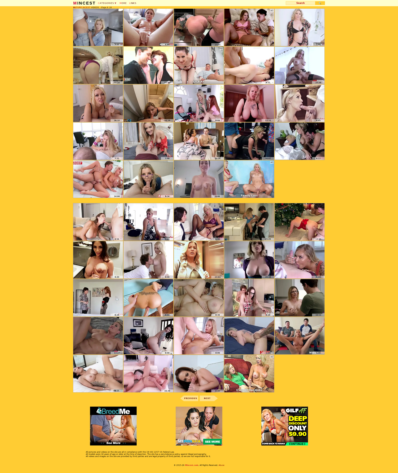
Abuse (221, 465)
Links (132, 3)
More (123, 3)
